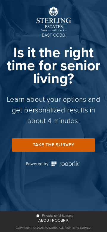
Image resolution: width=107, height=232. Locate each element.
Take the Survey (53, 145)
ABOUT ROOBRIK (53, 220)
